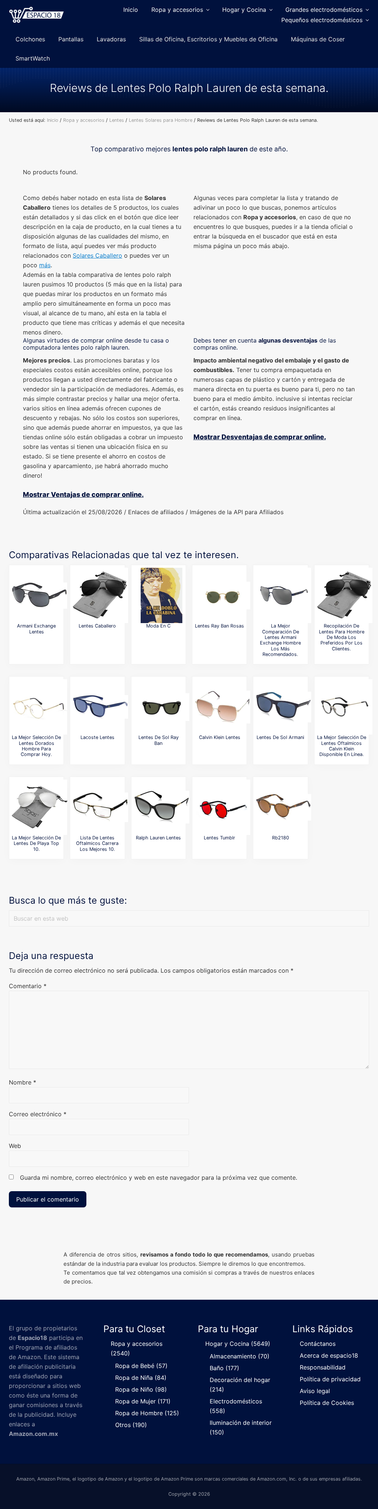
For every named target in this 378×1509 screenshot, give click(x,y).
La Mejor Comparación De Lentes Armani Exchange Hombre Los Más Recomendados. (280, 640)
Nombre (22, 1082)
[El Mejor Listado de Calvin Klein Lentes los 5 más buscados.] (222, 707)
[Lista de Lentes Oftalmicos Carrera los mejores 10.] (100, 807)
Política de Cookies (327, 1402)
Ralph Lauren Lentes (158, 838)
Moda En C (158, 626)
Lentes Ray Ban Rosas (219, 626)
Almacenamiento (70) (239, 1356)
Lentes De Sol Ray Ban (158, 740)
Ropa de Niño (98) (141, 1389)
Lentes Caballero (97, 626)
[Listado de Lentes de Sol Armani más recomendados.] (283, 707)
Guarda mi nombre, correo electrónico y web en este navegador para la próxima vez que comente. (158, 1177)
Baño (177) (224, 1368)
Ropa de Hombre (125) (147, 1413)
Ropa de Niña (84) (140, 1377)
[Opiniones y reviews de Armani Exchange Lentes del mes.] (39, 595)
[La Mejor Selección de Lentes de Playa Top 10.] (39, 807)
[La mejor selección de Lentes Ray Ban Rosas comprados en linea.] (222, 595)
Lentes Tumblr (219, 838)
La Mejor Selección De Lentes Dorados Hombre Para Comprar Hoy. (36, 746)
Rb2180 (280, 838)
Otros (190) (131, 1425)
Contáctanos (318, 1343)
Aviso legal (315, 1391)
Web (15, 1145)
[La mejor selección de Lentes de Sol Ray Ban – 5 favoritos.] (161, 707)
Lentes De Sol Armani (280, 737)
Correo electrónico (37, 1114)
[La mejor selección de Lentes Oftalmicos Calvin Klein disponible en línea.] (344, 707)
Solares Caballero (97, 255)
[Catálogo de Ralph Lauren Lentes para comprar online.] (161, 807)
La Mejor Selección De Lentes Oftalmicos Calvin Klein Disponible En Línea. (341, 746)
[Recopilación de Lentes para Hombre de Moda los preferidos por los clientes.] (344, 595)
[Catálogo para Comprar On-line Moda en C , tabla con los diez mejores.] (161, 595)
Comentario (28, 986)
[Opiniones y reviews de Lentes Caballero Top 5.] (100, 595)
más (45, 265)
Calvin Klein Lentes (219, 737)
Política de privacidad (330, 1379)
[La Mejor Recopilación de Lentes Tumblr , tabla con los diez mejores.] (222, 807)
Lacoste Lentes (97, 737)
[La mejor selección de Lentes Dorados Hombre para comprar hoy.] (39, 707)
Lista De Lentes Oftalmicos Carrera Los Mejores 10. (97, 843)
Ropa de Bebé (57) (141, 1365)
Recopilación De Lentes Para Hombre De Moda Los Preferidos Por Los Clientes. (341, 637)
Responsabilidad (323, 1367)
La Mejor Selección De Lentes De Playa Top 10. (36, 843)
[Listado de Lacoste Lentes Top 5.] (100, 707)
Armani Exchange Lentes (36, 628)
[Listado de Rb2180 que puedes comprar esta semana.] (283, 807)
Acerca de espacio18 (329, 1355)
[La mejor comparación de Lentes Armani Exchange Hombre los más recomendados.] (283, 595)
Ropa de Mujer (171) (143, 1401)
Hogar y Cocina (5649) (237, 1343)
